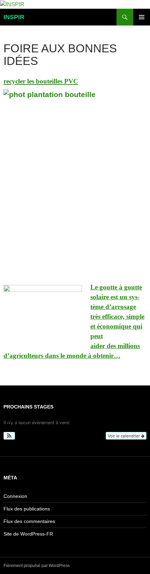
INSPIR (13, 17)
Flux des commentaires (29, 521)
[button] (9, 435)
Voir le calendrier (124, 436)
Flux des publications (26, 509)
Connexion (15, 496)
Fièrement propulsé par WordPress (36, 565)
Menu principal (141, 17)
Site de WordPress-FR (28, 534)
